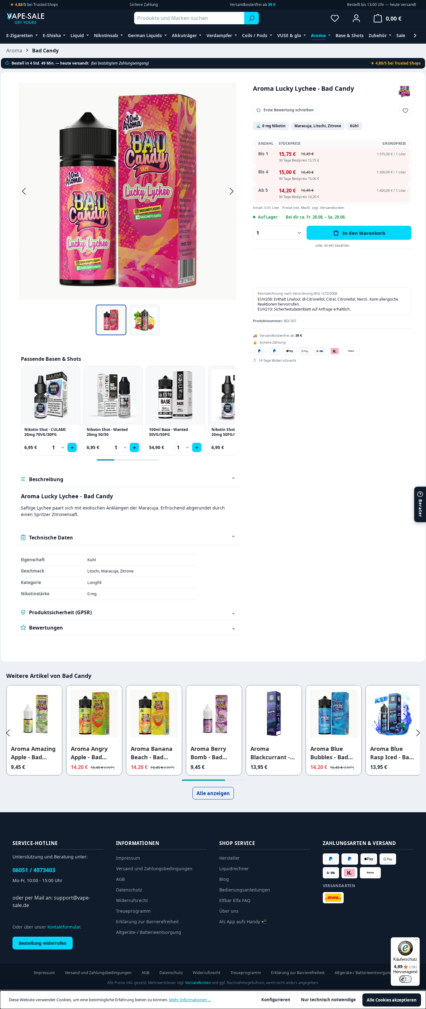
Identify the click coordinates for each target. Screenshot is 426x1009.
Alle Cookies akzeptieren (392, 1000)
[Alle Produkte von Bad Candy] (404, 91)
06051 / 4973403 (33, 870)
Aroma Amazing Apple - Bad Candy (33, 753)
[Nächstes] (231, 191)
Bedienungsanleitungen (244, 890)
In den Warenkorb (363, 233)
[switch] (405, 979)
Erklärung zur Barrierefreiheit (147, 922)
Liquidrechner (234, 868)
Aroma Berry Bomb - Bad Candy (208, 753)
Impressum (128, 858)
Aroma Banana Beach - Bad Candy (151, 753)
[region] (128, 208)
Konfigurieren (275, 999)
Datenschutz (129, 890)
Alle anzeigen (213, 793)
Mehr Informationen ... (190, 999)
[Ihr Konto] (356, 18)
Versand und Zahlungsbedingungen (154, 868)
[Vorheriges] (23, 191)
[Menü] (416, 941)
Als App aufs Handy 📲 (243, 922)
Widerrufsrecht (132, 900)
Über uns (229, 911)
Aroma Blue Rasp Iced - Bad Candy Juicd (391, 753)
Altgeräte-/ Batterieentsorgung (148, 932)
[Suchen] (251, 18)
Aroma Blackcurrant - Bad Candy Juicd (272, 753)
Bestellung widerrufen (42, 943)
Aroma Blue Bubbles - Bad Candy (329, 753)
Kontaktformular (63, 927)
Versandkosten (198, 982)
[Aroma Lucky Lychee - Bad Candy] (127, 191)
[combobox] (189, 18)
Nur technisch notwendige (328, 999)
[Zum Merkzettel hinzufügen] (405, 111)
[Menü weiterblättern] (415, 35)
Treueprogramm (133, 911)
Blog (224, 879)
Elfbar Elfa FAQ (234, 900)
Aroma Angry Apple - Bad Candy (89, 753)
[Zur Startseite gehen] (37, 18)
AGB (120, 879)
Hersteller (229, 858)
